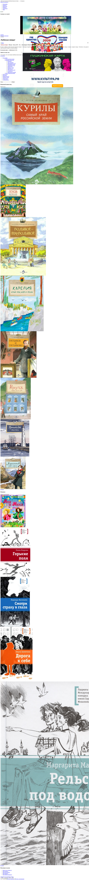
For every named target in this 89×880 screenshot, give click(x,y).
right (3, 489)
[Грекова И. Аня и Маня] (12, 526)
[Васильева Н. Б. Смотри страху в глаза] (15, 626)
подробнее (2, 55)
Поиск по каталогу (4, 2)
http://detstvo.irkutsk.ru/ (7, 874)
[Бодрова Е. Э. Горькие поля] (15, 576)
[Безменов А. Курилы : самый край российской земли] (36, 184)
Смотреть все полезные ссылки (6, 876)
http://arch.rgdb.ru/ (6, 872)
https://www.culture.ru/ (7, 870)
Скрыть (2, 34)
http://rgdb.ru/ (5, 871)
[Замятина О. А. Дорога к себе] (16, 681)
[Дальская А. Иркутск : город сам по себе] (15, 418)
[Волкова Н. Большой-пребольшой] (23, 275)
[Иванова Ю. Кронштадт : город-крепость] (14, 456)
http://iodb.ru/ (5, 873)
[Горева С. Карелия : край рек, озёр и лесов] (22, 330)
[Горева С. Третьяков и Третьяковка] (18, 377)
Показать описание (4, 35)
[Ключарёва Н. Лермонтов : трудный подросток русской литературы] (13, 488)
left (1, 489)
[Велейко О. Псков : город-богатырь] (13, 216)
